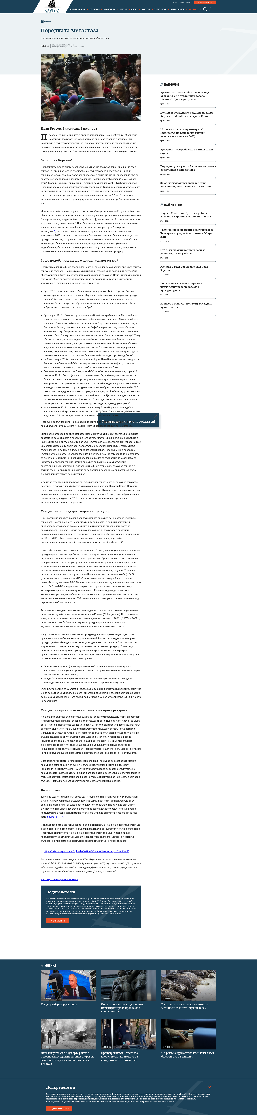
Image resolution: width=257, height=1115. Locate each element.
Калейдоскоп (177, 9)
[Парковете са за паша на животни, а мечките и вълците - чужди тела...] (188, 985)
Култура (146, 9)
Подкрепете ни (57, 921)
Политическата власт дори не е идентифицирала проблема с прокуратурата (122, 1008)
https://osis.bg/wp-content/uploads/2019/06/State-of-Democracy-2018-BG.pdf (86, 851)
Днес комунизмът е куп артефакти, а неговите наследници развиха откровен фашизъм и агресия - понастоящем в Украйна (67, 1058)
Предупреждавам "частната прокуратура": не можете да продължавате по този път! (119, 1056)
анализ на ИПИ (55, 816)
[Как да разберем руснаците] (68, 985)
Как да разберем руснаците (59, 1004)
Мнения (192, 9)
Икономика (109, 9)
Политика (95, 9)
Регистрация (185, 2)
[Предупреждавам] (128, 1034)
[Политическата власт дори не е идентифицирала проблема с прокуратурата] (128, 985)
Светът (123, 9)
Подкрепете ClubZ (205, 2)
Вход (175, 2)
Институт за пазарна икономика (59, 879)
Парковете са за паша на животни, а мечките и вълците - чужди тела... (184, 1006)
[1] (55, 231)
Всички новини (78, 9)
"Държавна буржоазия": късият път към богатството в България (187, 1054)
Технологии (160, 9)
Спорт (134, 9)
